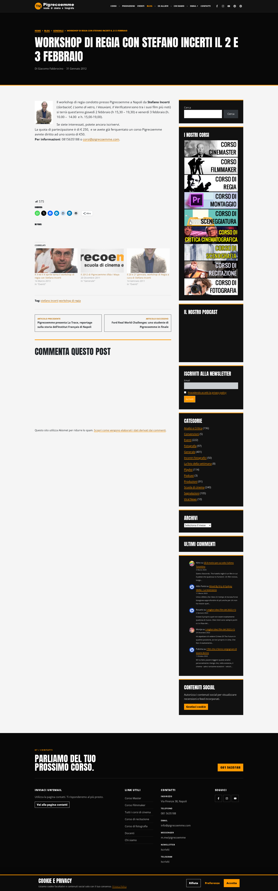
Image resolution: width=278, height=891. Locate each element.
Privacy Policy (119, 886)
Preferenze (212, 883)
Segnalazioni (191, 493)
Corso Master (133, 798)
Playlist (188, 469)
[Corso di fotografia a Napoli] (211, 286)
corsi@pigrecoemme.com (101, 139)
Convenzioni (191, 434)
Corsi (113, 6)
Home (38, 30)
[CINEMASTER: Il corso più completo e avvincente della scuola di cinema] (211, 148)
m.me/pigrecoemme (173, 837)
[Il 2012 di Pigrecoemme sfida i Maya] (102, 260)
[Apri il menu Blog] (155, 6)
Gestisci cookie (196, 707)
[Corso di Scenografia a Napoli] (211, 252)
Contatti (206, 6)
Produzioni (128, 6)
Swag (194, 6)
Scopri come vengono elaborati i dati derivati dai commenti (130, 430)
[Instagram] (223, 6)
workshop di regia (70, 300)
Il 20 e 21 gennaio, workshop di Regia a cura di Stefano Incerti (148, 276)
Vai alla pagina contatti (52, 804)
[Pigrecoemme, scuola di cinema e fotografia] (54, 6)
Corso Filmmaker (135, 805)
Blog (149, 6)
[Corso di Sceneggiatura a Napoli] (211, 217)
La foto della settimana (198, 463)
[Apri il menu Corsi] (119, 6)
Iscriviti (165, 849)
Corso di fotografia (136, 826)
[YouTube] (228, 6)
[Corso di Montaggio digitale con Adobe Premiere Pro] (211, 200)
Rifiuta (193, 883)
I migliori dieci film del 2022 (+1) (221, 609)
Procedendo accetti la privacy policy (207, 392)
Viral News (190, 499)
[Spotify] (240, 6)
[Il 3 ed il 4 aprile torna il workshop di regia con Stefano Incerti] (56, 260)
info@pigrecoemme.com (176, 825)
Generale (58, 30)
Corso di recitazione (137, 819)
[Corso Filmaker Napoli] (211, 165)
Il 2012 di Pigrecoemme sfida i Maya (100, 274)
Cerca (187, 107)
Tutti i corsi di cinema (138, 812)
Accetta (232, 883)
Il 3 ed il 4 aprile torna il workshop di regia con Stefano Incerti (54, 276)
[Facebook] (217, 6)
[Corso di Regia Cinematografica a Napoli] (211, 183)
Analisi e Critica (193, 428)
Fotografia (190, 446)
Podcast (189, 475)
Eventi (140, 6)
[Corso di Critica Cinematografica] (211, 234)
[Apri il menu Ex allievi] (171, 6)
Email (187, 380)
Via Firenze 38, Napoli (174, 801)
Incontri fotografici (195, 458)
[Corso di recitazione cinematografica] (211, 269)
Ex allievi (163, 6)
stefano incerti (49, 300)
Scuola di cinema (194, 487)
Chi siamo (179, 6)
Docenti (129, 833)
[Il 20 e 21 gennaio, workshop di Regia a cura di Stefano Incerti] (148, 260)
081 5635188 (230, 767)
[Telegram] (234, 6)
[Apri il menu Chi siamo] (187, 6)
